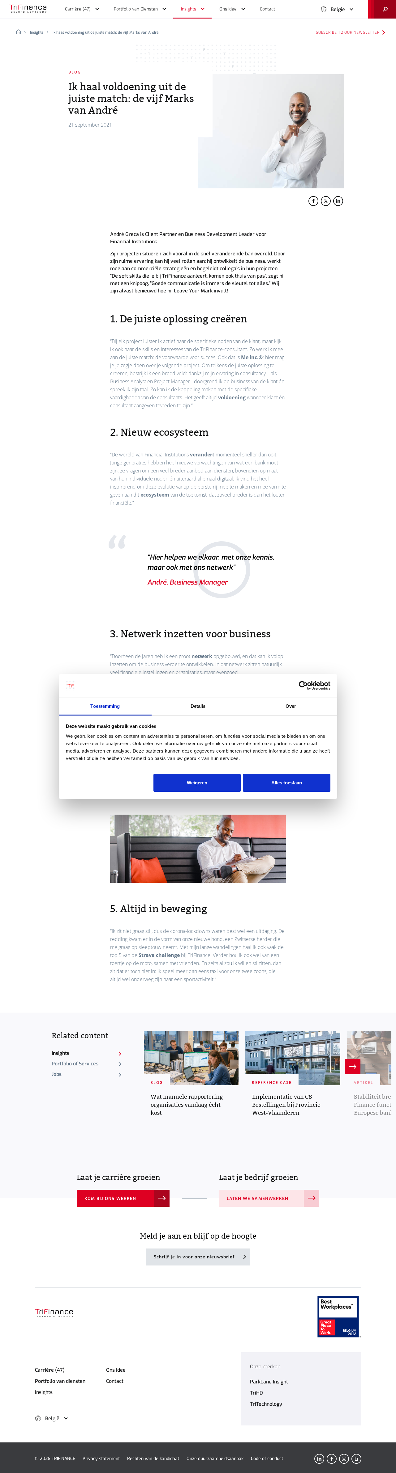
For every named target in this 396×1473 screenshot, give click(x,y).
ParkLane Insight (269, 1382)
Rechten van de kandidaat (153, 1458)
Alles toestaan (286, 782)
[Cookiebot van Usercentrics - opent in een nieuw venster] (303, 685)
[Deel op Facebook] (313, 201)
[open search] (382, 9)
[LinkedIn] (319, 1459)
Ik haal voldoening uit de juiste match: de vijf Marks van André (105, 32)
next (352, 1066)
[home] (20, 32)
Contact (114, 1381)
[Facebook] (332, 1459)
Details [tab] (198, 706)
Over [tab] (291, 706)
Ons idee (116, 1370)
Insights (36, 32)
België (338, 9)
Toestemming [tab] (105, 706)
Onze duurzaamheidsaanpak (215, 1458)
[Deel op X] (326, 201)
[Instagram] (344, 1459)
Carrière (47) (50, 1370)
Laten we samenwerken (257, 1199)
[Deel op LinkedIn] (338, 201)
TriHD (256, 1393)
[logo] (27, 9)
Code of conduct (267, 1458)
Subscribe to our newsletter (348, 32)
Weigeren (197, 782)
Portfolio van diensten (60, 1381)
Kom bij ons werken (110, 1199)
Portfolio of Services (75, 1063)
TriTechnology (266, 1404)
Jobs (57, 1074)
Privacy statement (101, 1458)
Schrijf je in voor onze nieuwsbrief (194, 1257)
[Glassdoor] (356, 1459)
